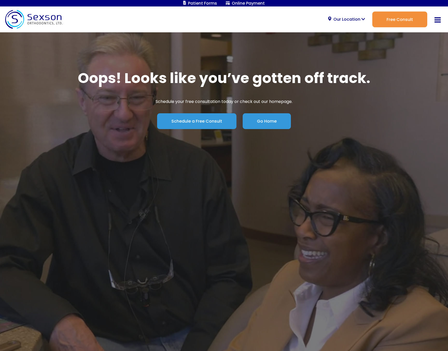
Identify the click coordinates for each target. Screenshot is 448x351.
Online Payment (248, 3)
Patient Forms (202, 3)
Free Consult (400, 19)
